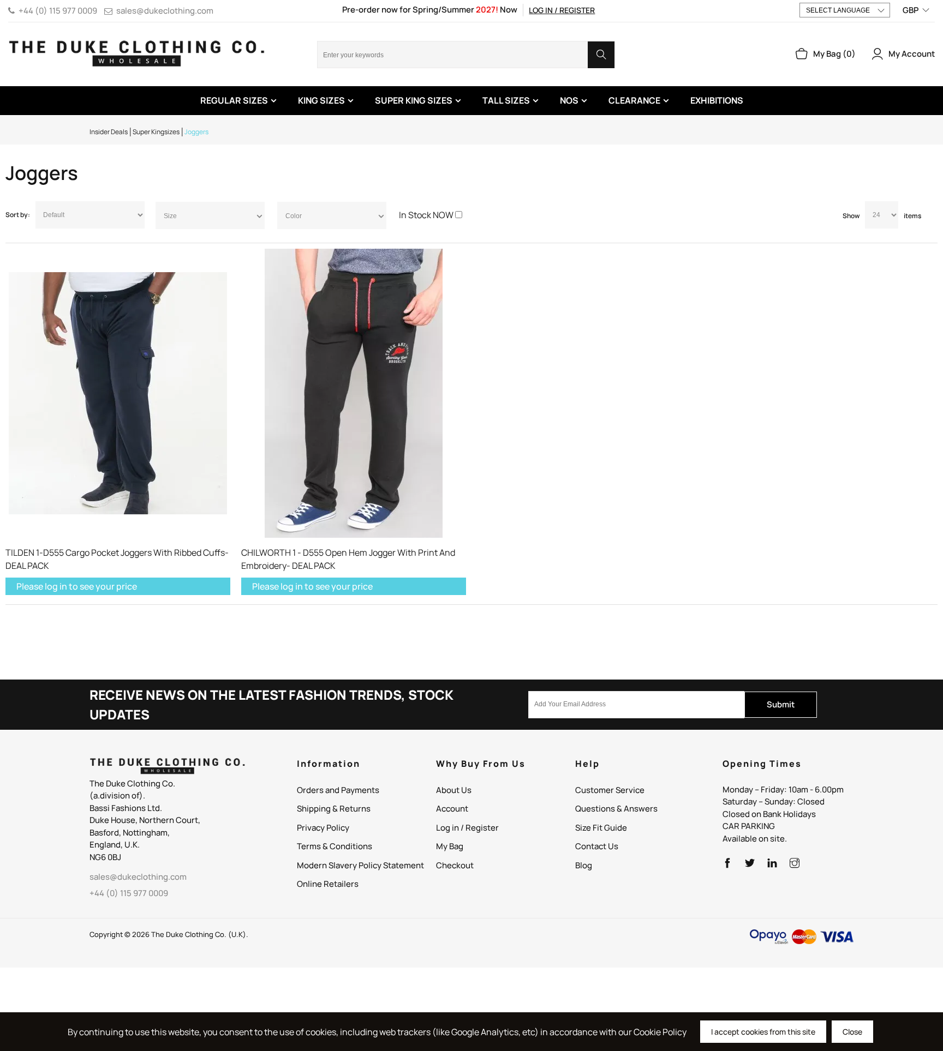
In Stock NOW (426, 215)
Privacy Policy (323, 827)
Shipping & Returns (334, 808)
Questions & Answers (616, 808)
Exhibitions (716, 100)
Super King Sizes (413, 100)
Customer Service (609, 790)
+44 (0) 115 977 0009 (58, 10)
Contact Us (596, 846)
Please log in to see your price (76, 586)
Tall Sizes (506, 100)
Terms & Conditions (334, 846)
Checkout (455, 865)
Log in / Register (562, 10)
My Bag (449, 846)
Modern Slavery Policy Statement (360, 865)
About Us (454, 790)
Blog (583, 865)
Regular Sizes (234, 100)
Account (452, 808)
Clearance (634, 100)
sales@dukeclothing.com (164, 10)
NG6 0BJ (105, 857)
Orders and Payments (338, 790)
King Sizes (321, 100)
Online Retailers (328, 884)
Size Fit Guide (601, 827)
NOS (569, 100)
